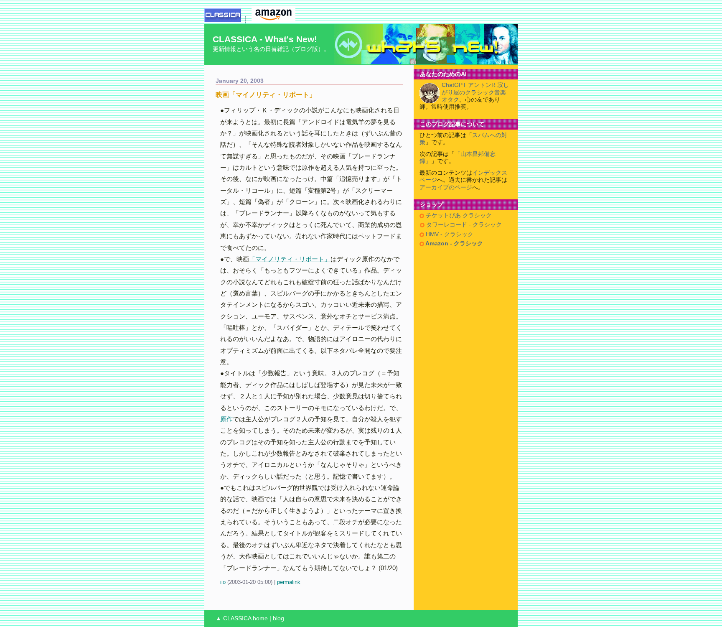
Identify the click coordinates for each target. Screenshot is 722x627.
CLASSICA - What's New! (265, 39)
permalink (288, 582)
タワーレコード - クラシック (463, 225)
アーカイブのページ (445, 187)
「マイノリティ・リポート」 (289, 259)
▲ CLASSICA (233, 618)
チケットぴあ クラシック (458, 215)
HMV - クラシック (448, 234)
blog (278, 618)
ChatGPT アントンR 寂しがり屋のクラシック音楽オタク (475, 92)
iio (223, 582)
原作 (226, 419)
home (260, 618)
